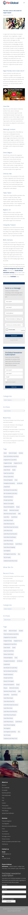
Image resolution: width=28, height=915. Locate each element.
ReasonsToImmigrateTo (9, 507)
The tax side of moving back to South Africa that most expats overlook (13, 441)
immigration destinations (9, 483)
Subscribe (14, 387)
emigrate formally (8, 463)
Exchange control (6, 836)
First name (4, 884)
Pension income (6, 839)
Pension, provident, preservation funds (11, 841)
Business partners (6, 793)
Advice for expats (13, 453)
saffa (19, 513)
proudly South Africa (8, 500)
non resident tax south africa (10, 490)
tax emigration (7, 550)
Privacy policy (5, 805)
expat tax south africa (9, 473)
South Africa (6, 517)
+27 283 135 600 (6, 858)
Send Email (14, 335)
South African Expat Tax (9, 523)
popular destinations (8, 496)
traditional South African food (10, 560)
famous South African (8, 476)
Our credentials (5, 787)
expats (13, 469)
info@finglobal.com (6, 854)
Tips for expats (7, 557)
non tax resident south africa (10, 493)
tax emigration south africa (10, 554)
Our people (4, 790)
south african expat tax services (11, 527)
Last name (4, 889)
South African (14, 517)
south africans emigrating (9, 547)
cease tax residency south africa (11, 456)
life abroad (19, 483)
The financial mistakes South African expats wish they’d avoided (13, 421)
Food (16, 480)
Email (3, 894)
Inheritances (5, 844)
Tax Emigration (5, 823)
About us (4, 785)
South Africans (19, 544)
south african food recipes (10, 537)
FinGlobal (13, 276)
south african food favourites (10, 533)
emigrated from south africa (10, 459)
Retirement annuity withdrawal (9, 826)
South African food (8, 530)
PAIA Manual (5, 810)
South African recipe (8, 540)
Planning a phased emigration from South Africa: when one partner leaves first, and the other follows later (14, 436)
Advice (5, 453)
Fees (3, 798)
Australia (21, 453)
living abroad (7, 486)
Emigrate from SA (18, 463)
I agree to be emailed (10, 382)
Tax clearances (5, 834)
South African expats (8, 520)
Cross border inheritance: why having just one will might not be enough (13, 426)
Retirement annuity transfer (10, 513)
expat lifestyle (7, 469)
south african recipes (8, 544)
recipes (5, 510)
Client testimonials (6, 795)
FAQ (3, 800)
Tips (19, 554)
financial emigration (8, 480)
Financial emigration (6, 821)
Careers (4, 803)
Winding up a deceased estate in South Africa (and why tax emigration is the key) (14, 430)
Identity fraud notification (8, 813)
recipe (17, 507)
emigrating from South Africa (10, 466)
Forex (3, 828)
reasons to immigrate (9, 503)
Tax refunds (5, 831)
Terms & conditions (6, 808)
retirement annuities (14, 510)
